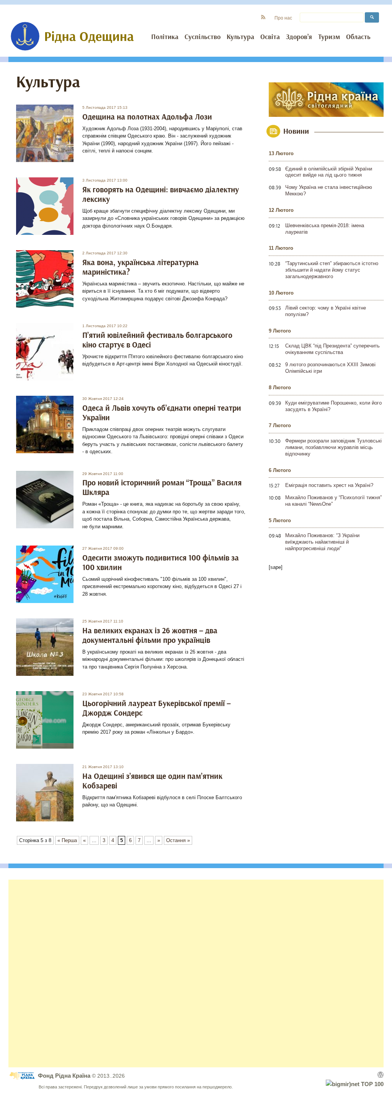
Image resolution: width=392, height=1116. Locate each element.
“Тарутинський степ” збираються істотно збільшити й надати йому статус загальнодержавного (331, 270)
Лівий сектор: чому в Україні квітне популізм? (325, 311)
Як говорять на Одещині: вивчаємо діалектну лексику (160, 195)
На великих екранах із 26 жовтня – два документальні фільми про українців (149, 636)
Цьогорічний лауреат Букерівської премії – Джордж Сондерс (156, 708)
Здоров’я (299, 37)
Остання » (178, 840)
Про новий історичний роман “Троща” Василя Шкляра (162, 488)
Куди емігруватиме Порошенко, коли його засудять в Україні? (333, 406)
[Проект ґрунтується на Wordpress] (380, 1075)
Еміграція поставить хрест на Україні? (329, 485)
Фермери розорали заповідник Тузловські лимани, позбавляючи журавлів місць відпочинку (333, 447)
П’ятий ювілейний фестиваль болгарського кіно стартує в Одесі (157, 340)
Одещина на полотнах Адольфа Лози (147, 117)
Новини (296, 131)
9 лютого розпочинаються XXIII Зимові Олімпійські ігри (330, 368)
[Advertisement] (196, 973)
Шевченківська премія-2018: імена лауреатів (324, 229)
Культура (240, 37)
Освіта (270, 37)
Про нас (283, 17)
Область (358, 37)
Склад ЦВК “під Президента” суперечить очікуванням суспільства (332, 349)
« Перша (67, 840)
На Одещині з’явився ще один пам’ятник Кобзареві (152, 781)
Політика (164, 37)
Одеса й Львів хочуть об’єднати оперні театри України (161, 413)
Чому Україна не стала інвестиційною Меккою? (328, 190)
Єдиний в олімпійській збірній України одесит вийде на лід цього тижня (328, 172)
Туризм (329, 37)
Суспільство (202, 37)
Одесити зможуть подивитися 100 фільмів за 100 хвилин (160, 563)
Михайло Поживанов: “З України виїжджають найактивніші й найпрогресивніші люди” (322, 542)
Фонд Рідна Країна (65, 1075)
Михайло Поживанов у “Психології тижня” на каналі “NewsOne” (333, 501)
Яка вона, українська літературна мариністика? (140, 267)
